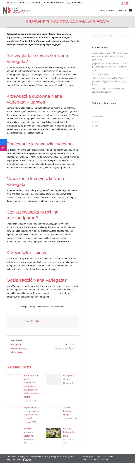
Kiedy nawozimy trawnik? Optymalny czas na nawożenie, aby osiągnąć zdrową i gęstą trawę (110, 56)
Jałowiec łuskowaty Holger (68, 411)
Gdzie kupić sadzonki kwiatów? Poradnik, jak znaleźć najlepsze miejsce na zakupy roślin (109, 81)
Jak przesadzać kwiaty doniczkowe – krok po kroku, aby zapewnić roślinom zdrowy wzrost (31, 386)
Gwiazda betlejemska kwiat (69, 432)
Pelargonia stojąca (68, 377)
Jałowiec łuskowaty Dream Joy (29, 432)
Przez (43, 307)
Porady (95, 122)
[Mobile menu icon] (130, 10)
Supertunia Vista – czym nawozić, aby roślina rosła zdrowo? (31, 412)
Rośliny (32, 307)
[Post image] (14, 379)
